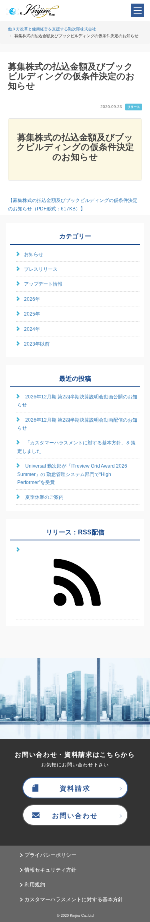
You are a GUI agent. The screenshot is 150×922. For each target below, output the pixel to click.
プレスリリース (41, 269)
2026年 (32, 299)
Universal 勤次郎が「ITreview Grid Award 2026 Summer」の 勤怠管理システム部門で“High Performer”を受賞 (72, 474)
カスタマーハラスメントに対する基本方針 (73, 899)
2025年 (32, 314)
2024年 (32, 329)
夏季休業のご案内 (44, 497)
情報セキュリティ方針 (50, 870)
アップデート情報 (43, 284)
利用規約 (34, 885)
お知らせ (33, 254)
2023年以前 (37, 344)
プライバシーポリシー (50, 855)
